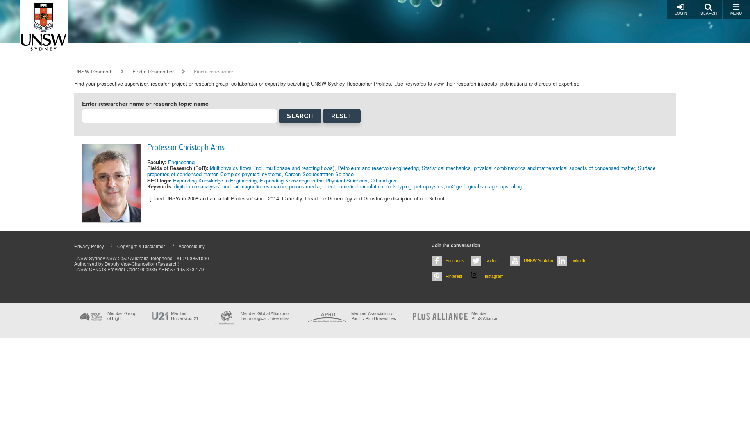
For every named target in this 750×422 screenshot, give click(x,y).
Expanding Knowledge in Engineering (215, 180)
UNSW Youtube (538, 260)
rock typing (398, 186)
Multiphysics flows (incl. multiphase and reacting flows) (272, 168)
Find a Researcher (153, 71)
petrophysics (428, 186)
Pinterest (454, 276)
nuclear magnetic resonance (254, 186)
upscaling (511, 186)
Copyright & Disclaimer (141, 246)
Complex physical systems (251, 174)
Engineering (181, 162)
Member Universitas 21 (184, 316)
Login (681, 13)
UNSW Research (93, 71)
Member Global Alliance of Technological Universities (265, 316)
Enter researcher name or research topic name (145, 103)
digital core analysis (196, 186)
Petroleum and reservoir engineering (378, 168)
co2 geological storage (471, 186)
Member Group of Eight (121, 316)
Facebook (455, 260)
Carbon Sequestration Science (319, 174)
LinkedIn (578, 260)
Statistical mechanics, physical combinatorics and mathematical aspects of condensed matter (528, 168)
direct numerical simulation (353, 186)
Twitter (491, 260)
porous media (304, 186)
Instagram (494, 276)
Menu (736, 13)
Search (708, 13)
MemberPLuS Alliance (484, 316)
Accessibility (192, 246)
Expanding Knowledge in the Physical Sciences (314, 180)
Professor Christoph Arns (186, 148)
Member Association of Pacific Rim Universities (373, 316)
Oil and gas (383, 180)
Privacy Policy (89, 246)
